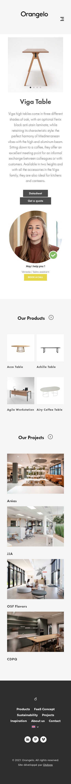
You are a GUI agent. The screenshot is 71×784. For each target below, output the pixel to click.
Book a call (35, 277)
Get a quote (35, 201)
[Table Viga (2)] (35, 91)
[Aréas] (35, 474)
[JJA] (35, 526)
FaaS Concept (44, 709)
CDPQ (12, 659)
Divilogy (48, 764)
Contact (55, 721)
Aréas (12, 501)
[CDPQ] (35, 632)
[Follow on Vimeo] (43, 739)
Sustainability (27, 715)
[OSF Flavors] (35, 579)
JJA (10, 553)
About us (38, 721)
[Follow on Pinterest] (35, 739)
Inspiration (18, 721)
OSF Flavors (17, 606)
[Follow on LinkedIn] (27, 739)
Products (23, 709)
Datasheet (35, 193)
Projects (48, 715)
